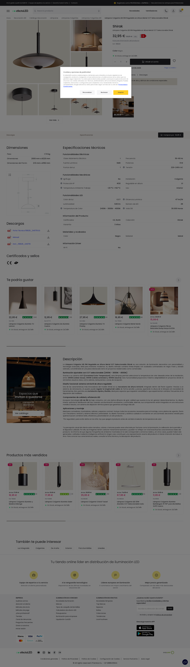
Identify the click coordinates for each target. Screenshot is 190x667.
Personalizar (87, 92)
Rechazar (104, 92)
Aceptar (121, 92)
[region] (96, 82)
